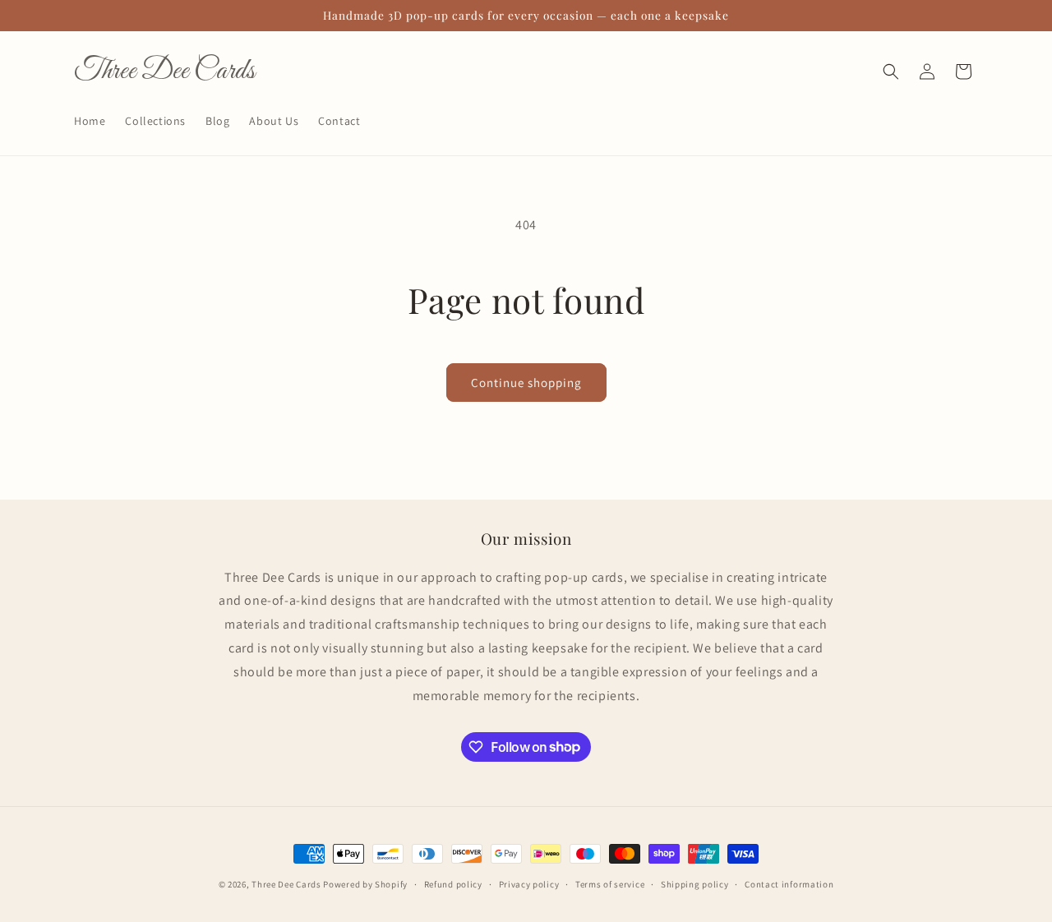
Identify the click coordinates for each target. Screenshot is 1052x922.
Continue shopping (526, 382)
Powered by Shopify (365, 884)
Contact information (789, 883)
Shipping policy (695, 883)
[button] (891, 71)
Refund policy (453, 883)
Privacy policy (529, 883)
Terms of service (609, 883)
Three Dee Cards (286, 884)
